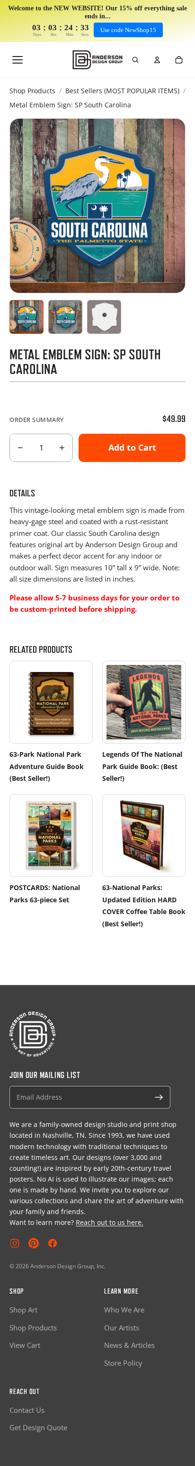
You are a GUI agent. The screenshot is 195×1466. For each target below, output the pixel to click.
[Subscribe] (159, 1097)
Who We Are (124, 1309)
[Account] (157, 59)
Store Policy (123, 1363)
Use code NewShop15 (128, 29)
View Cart (24, 1345)
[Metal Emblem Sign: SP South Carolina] (26, 317)
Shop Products (32, 90)
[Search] (135, 59)
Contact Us (26, 1410)
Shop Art (23, 1309)
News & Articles (129, 1345)
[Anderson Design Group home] (98, 60)
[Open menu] (17, 59)
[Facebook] (52, 1243)
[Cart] (179, 59)
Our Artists (121, 1327)
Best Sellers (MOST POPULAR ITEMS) (122, 90)
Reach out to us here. (109, 1222)
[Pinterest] (33, 1243)
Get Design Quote (38, 1427)
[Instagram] (14, 1243)
